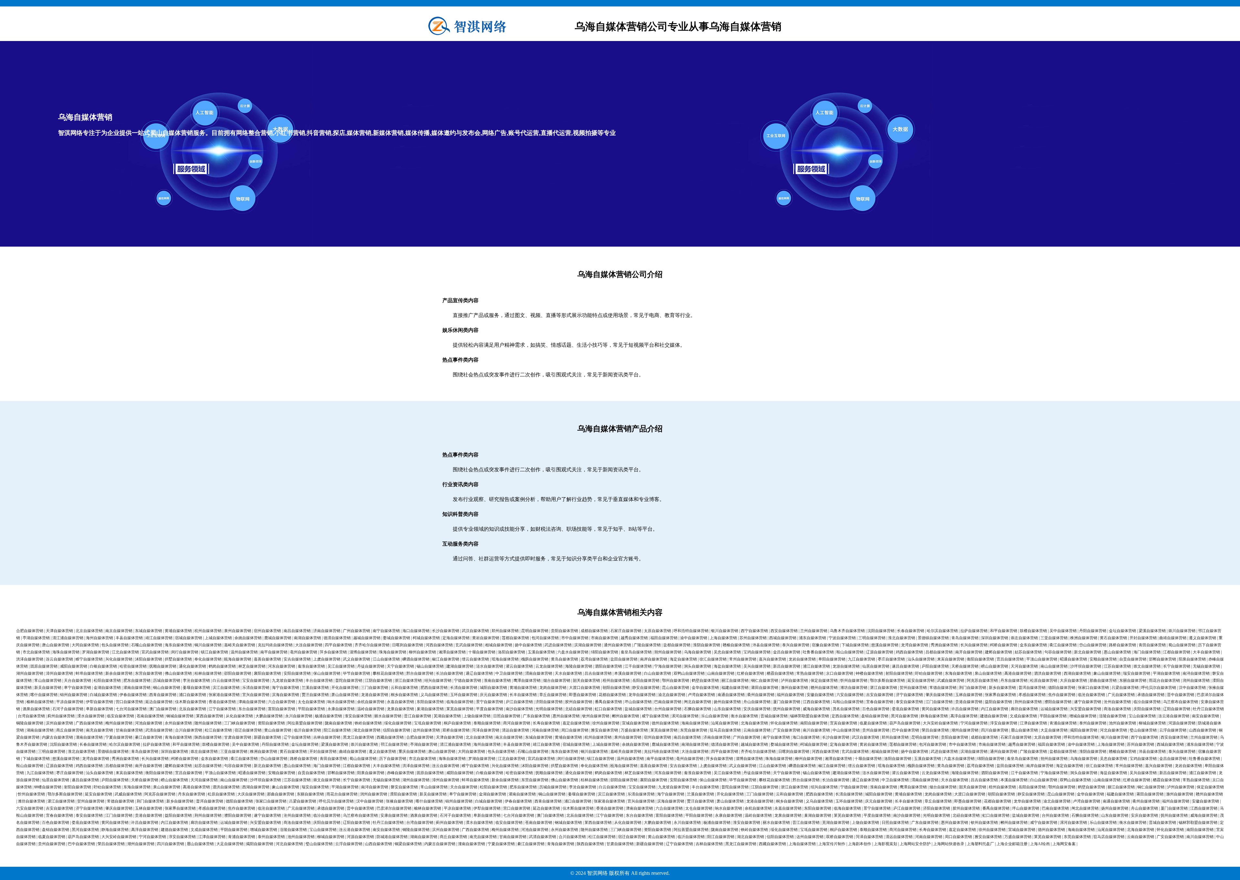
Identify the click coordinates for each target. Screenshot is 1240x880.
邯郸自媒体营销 (1162, 659)
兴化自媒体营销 (118, 659)
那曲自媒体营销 (1103, 680)
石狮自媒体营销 (697, 709)
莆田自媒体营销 (764, 687)
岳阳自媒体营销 (645, 680)
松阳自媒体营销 (107, 680)
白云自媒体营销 (226, 680)
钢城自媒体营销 (179, 716)
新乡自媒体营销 (1002, 687)
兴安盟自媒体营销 (1085, 709)
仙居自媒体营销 (875, 666)
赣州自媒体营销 (824, 687)
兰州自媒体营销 (813, 631)
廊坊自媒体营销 (1024, 709)
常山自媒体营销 (47, 680)
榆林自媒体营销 (40, 702)
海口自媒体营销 (415, 631)
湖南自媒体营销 (40, 730)
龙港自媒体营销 (374, 694)
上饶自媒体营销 (477, 716)
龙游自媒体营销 (846, 666)
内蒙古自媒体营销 (57, 737)
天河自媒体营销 (1024, 666)
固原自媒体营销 (43, 666)
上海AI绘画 (1040, 844)
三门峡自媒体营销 (239, 723)
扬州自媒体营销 (727, 702)
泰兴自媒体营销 (795, 645)
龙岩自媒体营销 (802, 659)
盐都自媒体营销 (676, 645)
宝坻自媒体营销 (427, 723)
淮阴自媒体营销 (706, 645)
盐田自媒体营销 (623, 659)
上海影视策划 (885, 844)
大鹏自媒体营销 (269, 716)
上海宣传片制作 (831, 844)
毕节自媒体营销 (356, 673)
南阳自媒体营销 (813, 723)
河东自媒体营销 (281, 666)
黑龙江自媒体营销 (358, 737)
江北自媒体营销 (125, 652)
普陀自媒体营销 (348, 680)
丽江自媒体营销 (735, 680)
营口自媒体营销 (129, 702)
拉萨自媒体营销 (973, 631)
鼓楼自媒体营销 (1033, 631)
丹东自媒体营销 (1014, 680)
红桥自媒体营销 (750, 673)
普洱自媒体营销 (1032, 687)
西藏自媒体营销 (390, 737)
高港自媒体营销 (1017, 673)
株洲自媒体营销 (1083, 638)
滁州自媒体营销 (794, 687)
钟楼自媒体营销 (869, 673)
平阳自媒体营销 (311, 709)
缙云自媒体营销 (475, 659)
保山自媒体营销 (326, 673)
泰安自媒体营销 (909, 702)
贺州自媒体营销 (913, 687)
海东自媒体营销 (178, 645)
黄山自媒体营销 (277, 730)
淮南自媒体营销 (497, 680)
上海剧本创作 (859, 844)
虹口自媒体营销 (608, 709)
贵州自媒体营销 (875, 730)
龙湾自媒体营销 (914, 645)
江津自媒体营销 (1033, 723)
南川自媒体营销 (816, 730)
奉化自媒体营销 (208, 659)
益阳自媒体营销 (998, 702)
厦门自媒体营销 (786, 702)
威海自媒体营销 (816, 709)
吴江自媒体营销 (341, 666)
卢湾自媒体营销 (701, 694)
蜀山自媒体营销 (1181, 645)
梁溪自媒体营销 (1152, 631)
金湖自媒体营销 (107, 687)
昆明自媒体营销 (534, 631)
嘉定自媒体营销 (576, 723)
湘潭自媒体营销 (452, 652)
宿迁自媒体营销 (248, 730)
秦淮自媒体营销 (311, 666)
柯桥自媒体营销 (1003, 645)
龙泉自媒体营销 (400, 709)
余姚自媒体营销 (248, 638)
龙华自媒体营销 (642, 694)
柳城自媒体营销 (1152, 723)
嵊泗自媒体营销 (415, 659)
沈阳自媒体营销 (880, 631)
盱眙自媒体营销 (928, 673)
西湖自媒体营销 (1077, 673)
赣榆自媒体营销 (736, 645)
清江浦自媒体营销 (67, 638)
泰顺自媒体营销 (487, 723)
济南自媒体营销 (326, 631)
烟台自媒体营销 (556, 680)
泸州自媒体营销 (794, 680)
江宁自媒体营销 (222, 709)
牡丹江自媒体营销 (1208, 709)
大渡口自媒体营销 (584, 687)
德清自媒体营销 (337, 638)
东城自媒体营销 (148, 631)
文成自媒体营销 (1023, 716)
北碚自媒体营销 (578, 709)
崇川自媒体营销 (1181, 631)
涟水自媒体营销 (489, 666)
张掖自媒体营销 (399, 801)
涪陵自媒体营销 (1112, 716)
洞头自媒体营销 (697, 666)
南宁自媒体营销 (386, 631)
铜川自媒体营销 (208, 645)
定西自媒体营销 (845, 716)
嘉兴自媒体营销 (772, 659)
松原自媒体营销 (1043, 680)
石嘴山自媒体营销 (146, 645)
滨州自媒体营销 (59, 723)
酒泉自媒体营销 (36, 709)
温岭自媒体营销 (370, 709)
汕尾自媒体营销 (724, 723)
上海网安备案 (1064, 844)
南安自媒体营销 (1205, 716)
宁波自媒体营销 (842, 638)
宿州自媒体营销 (267, 631)
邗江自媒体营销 (394, 744)
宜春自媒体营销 (879, 702)
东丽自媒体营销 (1132, 680)
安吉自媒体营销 (297, 659)
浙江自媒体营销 (408, 680)
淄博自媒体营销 (363, 652)
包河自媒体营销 (545, 638)
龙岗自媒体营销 (552, 687)
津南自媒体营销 (251, 702)
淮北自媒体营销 (901, 638)
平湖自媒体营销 (1166, 673)
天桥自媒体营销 (964, 666)
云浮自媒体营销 (1172, 730)
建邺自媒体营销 (998, 652)
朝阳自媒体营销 (616, 687)
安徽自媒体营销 (820, 694)
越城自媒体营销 (366, 638)
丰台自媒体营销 (319, 680)
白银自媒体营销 (103, 666)
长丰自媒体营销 (523, 694)
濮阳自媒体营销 (1057, 702)
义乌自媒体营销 (434, 694)
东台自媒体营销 (251, 709)
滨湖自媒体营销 (587, 645)
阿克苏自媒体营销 (982, 680)
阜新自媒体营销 (99, 709)
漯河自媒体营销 (684, 716)
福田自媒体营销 (663, 638)
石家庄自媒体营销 (625, 631)
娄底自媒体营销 (905, 709)
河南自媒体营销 (545, 730)
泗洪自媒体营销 (1047, 673)
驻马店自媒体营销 (725, 730)
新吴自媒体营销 (47, 687)
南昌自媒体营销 (297, 631)
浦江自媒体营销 (816, 666)
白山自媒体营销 (657, 673)
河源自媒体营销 (1181, 723)
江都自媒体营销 (1176, 652)
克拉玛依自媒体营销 (275, 645)
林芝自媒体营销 (251, 666)
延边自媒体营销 (158, 702)
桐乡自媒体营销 (404, 694)
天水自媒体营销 (568, 673)
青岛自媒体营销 (964, 638)
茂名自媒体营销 (846, 709)
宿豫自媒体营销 (825, 645)
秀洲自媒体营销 (944, 645)
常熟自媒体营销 (809, 673)
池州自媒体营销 (1122, 723)
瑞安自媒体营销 (1136, 673)
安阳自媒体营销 (297, 673)
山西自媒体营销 (1202, 730)
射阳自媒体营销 (899, 673)
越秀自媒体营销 (634, 638)
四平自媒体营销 (338, 645)
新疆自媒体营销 (267, 737)
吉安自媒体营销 (879, 694)
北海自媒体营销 (754, 723)
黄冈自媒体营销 (935, 709)
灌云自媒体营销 (519, 666)
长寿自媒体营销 (546, 723)
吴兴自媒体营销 (756, 666)
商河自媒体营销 (516, 723)
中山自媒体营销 (846, 730)
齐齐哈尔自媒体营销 (372, 645)
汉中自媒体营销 (1192, 687)
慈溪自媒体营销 (884, 645)
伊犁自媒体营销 (99, 702)
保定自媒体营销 (824, 680)
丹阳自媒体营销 (1092, 631)
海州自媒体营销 (99, 638)
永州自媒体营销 (178, 723)
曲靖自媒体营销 (1172, 638)
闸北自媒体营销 (697, 702)
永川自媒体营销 (298, 716)
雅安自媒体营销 (604, 730)
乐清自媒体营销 (255, 687)
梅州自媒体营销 (118, 723)
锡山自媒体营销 (430, 666)
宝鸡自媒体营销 (756, 652)
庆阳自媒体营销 (1147, 709)
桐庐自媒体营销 (457, 723)
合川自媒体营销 (188, 730)
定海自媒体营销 (456, 638)
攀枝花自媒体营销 (388, 673)
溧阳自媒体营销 (403, 794)
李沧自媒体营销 (196, 680)
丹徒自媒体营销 (370, 666)
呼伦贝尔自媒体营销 (1158, 687)
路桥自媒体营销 (1122, 645)
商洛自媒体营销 (1117, 709)
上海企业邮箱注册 (1012, 844)
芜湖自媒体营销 (447, 716)
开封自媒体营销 (1143, 638)
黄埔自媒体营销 (178, 631)
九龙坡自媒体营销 (287, 680)
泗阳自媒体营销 (608, 666)
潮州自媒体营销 (964, 730)
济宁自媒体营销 (909, 694)
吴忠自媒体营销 (727, 652)
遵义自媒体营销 (1202, 638)
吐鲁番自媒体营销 (818, 652)
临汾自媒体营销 (1147, 702)
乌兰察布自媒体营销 (1180, 702)
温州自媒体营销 (244, 652)
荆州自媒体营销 (1028, 702)
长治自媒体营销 (449, 673)
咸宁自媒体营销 (655, 716)
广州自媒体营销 (356, 631)
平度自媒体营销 (489, 709)
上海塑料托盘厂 (980, 844)
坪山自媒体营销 (638, 702)
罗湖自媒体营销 (95, 652)
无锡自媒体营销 (1206, 666)
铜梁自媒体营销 (408, 844)
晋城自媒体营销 (774, 716)
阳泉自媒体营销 (1192, 659)
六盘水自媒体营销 (572, 652)
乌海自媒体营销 (697, 652)
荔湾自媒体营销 (594, 659)
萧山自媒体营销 (344, 694)
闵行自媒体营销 (184, 652)
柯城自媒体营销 (426, 638)
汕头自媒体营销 (921, 659)
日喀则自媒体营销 (407, 645)
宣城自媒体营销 (635, 723)
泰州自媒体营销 (1092, 723)
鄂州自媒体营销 (675, 680)
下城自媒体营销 (855, 645)
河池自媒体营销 (148, 723)
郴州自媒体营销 (625, 716)
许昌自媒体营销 (964, 709)
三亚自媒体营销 (1054, 638)
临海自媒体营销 (459, 702)
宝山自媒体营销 (1142, 716)
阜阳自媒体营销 (831, 659)
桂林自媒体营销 (208, 673)
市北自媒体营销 (36, 652)
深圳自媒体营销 (994, 638)
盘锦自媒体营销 (874, 716)
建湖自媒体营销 (459, 666)
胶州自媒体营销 (578, 702)
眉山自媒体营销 (1024, 730)
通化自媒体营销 (192, 666)
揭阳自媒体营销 (1083, 730)
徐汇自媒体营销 (713, 659)
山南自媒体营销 (720, 673)
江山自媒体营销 (386, 659)
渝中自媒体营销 (693, 638)
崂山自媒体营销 (994, 666)
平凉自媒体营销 (69, 702)
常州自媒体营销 (742, 659)
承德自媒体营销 (1150, 694)
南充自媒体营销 (99, 730)
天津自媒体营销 (59, 631)
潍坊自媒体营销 (853, 687)
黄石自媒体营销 (1113, 638)
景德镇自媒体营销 (933, 638)
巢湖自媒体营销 (430, 709)
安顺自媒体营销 (1103, 659)
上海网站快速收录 (948, 844)
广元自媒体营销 (1121, 694)
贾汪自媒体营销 (315, 694)
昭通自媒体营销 (1073, 659)
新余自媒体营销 (118, 673)
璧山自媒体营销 (1143, 730)
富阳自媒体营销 (281, 709)
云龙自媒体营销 (549, 666)
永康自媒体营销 (341, 709)
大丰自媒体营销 (1206, 652)
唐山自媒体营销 (55, 645)
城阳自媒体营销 (493, 687)
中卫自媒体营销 (508, 673)
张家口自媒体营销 (1093, 687)
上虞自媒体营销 (326, 659)
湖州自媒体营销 (29, 673)
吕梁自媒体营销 (1125, 687)
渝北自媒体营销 (671, 694)
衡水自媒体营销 (744, 716)
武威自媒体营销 (950, 680)
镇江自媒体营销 (214, 652)
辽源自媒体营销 (879, 652)
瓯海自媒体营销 (237, 659)
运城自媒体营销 (1054, 709)
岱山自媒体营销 (1092, 645)
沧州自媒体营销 (1117, 702)
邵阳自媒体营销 (237, 673)
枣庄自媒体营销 (891, 659)
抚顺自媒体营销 (162, 666)
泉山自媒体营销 (988, 673)
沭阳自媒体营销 (148, 659)
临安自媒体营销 (120, 716)
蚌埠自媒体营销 (89, 673)
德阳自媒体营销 (1061, 687)
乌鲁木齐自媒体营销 (847, 631)
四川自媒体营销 (994, 730)
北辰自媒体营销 (192, 709)
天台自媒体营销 (77, 680)
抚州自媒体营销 (786, 709)
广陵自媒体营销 (647, 645)
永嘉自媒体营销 (400, 702)
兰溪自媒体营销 (315, 687)
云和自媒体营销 (404, 687)
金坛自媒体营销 (1122, 631)
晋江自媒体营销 (417, 716)
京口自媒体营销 (839, 673)
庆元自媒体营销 (493, 694)
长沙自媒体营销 (445, 631)
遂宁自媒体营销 (1087, 702)
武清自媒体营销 (158, 730)
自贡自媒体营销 (1132, 659)
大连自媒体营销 (308, 645)
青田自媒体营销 (1152, 645)
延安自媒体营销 (921, 680)
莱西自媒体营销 (209, 716)
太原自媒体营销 (657, 631)
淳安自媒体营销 (1003, 723)
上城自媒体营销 (218, 638)
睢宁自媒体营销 (89, 659)
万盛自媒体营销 (634, 730)
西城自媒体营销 (782, 638)
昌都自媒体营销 (939, 652)
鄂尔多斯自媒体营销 (887, 680)
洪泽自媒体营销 (29, 659)
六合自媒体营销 (281, 702)
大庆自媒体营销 (1073, 680)
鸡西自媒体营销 (909, 652)
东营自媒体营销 (148, 673)
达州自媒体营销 (426, 730)
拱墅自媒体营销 (178, 659)
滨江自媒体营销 (226, 687)
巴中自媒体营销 (905, 730)
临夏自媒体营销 (873, 723)
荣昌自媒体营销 (935, 730)
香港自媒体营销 (222, 702)
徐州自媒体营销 (605, 723)
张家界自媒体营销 (1000, 694)
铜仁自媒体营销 (764, 680)
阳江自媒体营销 (337, 730)
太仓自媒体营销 (311, 702)
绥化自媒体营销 (397, 723)
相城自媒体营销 (498, 645)
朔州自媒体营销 (667, 652)
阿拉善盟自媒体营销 (304, 723)
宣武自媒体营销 (155, 652)
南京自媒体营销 (118, 631)
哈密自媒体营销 (133, 666)
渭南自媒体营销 (538, 673)
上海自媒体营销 (723, 638)
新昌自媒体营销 (786, 666)
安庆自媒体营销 (756, 709)
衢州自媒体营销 (760, 694)
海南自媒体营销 (694, 723)
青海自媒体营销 (178, 737)
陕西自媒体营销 (208, 737)
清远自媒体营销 (515, 730)
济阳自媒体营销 (549, 702)
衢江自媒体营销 (1063, 645)
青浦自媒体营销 (1063, 723)
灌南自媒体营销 (136, 687)
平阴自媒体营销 (1053, 716)
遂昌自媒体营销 (905, 666)
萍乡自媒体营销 (333, 652)
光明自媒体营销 (549, 709)
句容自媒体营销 (1057, 652)
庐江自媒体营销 (519, 702)
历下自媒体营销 (392, 758)
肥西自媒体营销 (434, 687)
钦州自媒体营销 (595, 716)
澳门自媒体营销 (162, 709)
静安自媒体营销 (645, 687)
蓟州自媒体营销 (61, 716)
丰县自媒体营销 (129, 638)
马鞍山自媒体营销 (847, 702)
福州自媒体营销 (790, 694)
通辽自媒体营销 (479, 673)
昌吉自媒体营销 (598, 673)
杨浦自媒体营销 (328, 716)
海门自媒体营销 (1147, 652)
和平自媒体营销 (1003, 631)
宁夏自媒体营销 (118, 737)
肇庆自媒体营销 (939, 694)
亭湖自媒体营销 (36, 638)
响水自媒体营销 (341, 702)
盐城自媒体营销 (638, 709)
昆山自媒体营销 (675, 687)
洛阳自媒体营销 (511, 652)
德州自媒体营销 (665, 723)
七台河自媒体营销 (131, 709)
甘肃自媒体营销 (237, 737)
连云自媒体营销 (59, 659)
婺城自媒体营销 (396, 638)
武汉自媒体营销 (475, 631)
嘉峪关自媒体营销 (239, 645)
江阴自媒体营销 (378, 680)
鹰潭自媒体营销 (527, 680)
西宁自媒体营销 (754, 631)
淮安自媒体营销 (358, 716)
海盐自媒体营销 (727, 666)
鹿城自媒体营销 (277, 638)
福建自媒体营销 (735, 687)
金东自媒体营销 (1033, 645)
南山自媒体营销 (1054, 666)
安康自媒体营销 (394, 815)
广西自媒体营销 (89, 723)
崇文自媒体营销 (1147, 666)
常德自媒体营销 (942, 687)
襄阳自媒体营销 (267, 673)
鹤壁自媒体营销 (705, 680)
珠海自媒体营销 (392, 652)
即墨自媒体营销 (582, 694)
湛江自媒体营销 (883, 687)
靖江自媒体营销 (158, 638)
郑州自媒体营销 (505, 631)
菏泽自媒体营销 (485, 730)
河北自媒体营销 (1113, 730)
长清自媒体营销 (463, 687)
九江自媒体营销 (861, 659)
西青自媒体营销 (162, 694)
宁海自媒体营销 (667, 666)
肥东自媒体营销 (136, 680)
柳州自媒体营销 (422, 652)
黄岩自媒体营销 (485, 638)
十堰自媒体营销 (481, 652)
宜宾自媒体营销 (843, 723)
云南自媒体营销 (756, 730)
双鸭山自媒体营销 (689, 673)
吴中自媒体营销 (1063, 631)
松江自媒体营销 (218, 730)
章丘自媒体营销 (552, 694)
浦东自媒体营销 (812, 638)
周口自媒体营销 (574, 730)
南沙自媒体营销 (519, 709)
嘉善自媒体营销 (267, 659)
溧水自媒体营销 (90, 716)
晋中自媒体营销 (1180, 694)
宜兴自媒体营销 (255, 694)
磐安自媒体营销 (404, 787)
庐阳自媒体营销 (935, 666)
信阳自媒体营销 (396, 730)
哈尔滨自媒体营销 (942, 631)
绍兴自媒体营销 (437, 680)
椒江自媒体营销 (445, 659)
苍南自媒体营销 (150, 716)
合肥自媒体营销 (29, 631)
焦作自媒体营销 (1061, 694)
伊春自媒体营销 (133, 694)
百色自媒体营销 (875, 709)
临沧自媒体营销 (1091, 694)
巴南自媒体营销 (667, 702)
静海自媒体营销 (934, 716)
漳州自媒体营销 (59, 673)
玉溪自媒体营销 (541, 652)
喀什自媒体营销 (43, 694)
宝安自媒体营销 (255, 680)
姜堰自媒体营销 (196, 687)
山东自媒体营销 (727, 709)
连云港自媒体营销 (1173, 716)
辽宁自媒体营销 (297, 737)
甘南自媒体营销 (129, 730)
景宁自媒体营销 (489, 702)
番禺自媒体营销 (608, 702)
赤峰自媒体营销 (400, 773)
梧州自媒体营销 (616, 680)
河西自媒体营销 (439, 645)
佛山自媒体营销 (178, 673)
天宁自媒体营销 (400, 666)
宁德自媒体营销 (467, 680)
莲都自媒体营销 (515, 638)
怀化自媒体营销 (784, 723)
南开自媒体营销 (968, 652)
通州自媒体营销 (617, 645)
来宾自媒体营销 (950, 659)
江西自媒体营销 (816, 702)
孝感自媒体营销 (1032, 694)
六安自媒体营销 (849, 694)
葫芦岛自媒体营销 (904, 723)
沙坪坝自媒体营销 (1085, 666)
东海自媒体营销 (958, 673)
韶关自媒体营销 (586, 680)
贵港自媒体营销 (968, 702)
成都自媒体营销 (594, 631)
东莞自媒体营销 (693, 730)
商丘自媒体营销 (69, 730)
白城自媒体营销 (103, 694)
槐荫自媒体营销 (534, 659)
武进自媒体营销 (558, 645)
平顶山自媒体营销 (1041, 659)
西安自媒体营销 (784, 631)
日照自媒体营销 (506, 716)
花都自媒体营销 (612, 694)
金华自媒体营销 (705, 687)
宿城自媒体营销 (188, 638)
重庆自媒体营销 (412, 751)
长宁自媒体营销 (1176, 666)
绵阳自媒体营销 (604, 652)
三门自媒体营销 (374, 687)
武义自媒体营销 (356, 659)
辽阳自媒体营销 (1176, 709)
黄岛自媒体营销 (564, 659)
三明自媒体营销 (871, 638)
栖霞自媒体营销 (780, 673)
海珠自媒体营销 (65, 652)
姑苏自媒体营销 (1028, 652)
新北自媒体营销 (1087, 652)
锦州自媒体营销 (73, 694)
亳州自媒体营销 (303, 652)
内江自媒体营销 (994, 709)
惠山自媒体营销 (1117, 652)
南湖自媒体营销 (307, 638)
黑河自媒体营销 (904, 716)
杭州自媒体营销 (208, 631)
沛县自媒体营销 (766, 645)
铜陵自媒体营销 (29, 723)
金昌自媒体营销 (786, 652)
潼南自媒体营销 (89, 737)
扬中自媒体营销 (528, 645)
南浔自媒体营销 (1196, 673)
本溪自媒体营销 (627, 673)
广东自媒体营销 (536, 716)
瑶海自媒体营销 (505, 659)
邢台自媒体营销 (419, 673)
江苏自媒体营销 (1117, 666)
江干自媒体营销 (638, 666)
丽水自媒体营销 (387, 716)
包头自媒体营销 (115, 645)
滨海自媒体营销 (285, 694)
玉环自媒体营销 (463, 694)
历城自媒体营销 (166, 680)
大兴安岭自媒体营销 (940, 723)
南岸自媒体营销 (653, 659)
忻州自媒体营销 (853, 680)
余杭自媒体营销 (370, 702)
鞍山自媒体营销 (849, 652)
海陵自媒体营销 (578, 666)
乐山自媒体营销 (714, 716)
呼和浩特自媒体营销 (691, 631)
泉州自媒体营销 (237, 631)
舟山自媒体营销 (756, 702)
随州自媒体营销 (208, 723)
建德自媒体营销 (993, 716)
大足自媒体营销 (1054, 730)
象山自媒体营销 (1107, 673)
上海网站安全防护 (915, 844)
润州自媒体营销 (1196, 680)
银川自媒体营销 (724, 631)
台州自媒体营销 (667, 709)
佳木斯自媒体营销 (190, 702)
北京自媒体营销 (89, 631)
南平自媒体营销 (273, 652)
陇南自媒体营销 (338, 723)
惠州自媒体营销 (566, 716)
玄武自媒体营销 (468, 645)
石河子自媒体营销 (67, 709)
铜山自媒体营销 (166, 687)
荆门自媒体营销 (972, 687)
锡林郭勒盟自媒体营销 (809, 716)
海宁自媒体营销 (285, 687)
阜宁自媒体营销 (77, 687)
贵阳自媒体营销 (564, 631)
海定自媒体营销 (683, 659)
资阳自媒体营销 (271, 723)
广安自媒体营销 (786, 730)
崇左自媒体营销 (1024, 638)
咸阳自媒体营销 (73, 666)
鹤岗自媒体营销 (222, 666)
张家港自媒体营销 (224, 694)
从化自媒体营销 (239, 716)
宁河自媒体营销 (973, 723)
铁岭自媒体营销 (368, 723)
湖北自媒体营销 (366, 730)
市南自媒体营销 (604, 638)
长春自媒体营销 (910, 631)
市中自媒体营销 (574, 638)
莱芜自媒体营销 (459, 709)
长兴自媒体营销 (973, 645)
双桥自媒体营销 (456, 730)
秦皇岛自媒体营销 (636, 652)
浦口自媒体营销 (192, 694)
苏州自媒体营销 (753, 638)
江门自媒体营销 (939, 702)
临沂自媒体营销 (307, 730)
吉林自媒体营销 (326, 737)
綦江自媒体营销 (148, 737)
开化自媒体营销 (344, 687)
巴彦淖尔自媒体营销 (394, 808)
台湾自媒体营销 (31, 716)
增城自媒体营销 (1082, 716)
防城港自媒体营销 (392, 836)
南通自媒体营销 (731, 694)
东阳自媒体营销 (430, 702)
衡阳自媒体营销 (980, 659)
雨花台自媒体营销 (1164, 680)
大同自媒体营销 (85, 645)
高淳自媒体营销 (963, 716)
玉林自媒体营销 (968, 694)
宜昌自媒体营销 (1010, 659)
